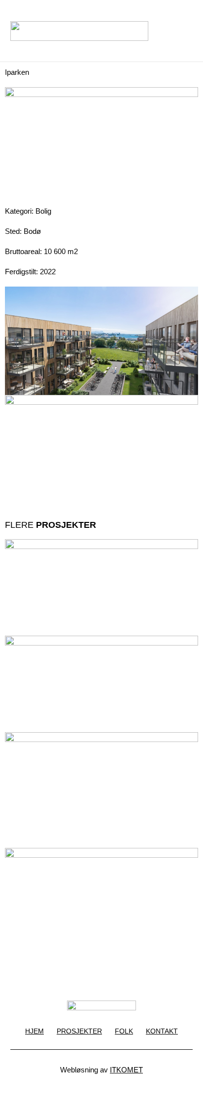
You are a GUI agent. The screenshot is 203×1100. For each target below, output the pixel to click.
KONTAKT (162, 1031)
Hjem (34, 1031)
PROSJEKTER (79, 1031)
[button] (168, 31)
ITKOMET (126, 1070)
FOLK (124, 1031)
